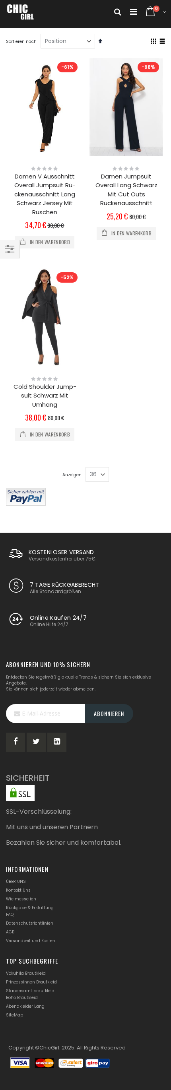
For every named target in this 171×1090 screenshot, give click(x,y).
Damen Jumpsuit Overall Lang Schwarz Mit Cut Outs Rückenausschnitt (126, 190)
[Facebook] (15, 742)
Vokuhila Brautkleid (26, 973)
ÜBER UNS (16, 881)
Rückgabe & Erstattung (30, 908)
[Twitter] (36, 742)
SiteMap (14, 1015)
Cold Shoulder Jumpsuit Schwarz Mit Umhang (45, 395)
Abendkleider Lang (25, 1006)
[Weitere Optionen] (26, 496)
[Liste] (162, 42)
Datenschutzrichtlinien (29, 923)
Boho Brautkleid (22, 998)
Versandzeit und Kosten (30, 941)
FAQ (10, 914)
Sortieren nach (21, 42)
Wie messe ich (21, 899)
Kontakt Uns (18, 890)
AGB (10, 932)
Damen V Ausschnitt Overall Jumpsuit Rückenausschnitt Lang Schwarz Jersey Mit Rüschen (45, 194)
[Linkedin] (56, 742)
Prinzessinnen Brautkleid (31, 982)
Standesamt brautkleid (30, 991)
